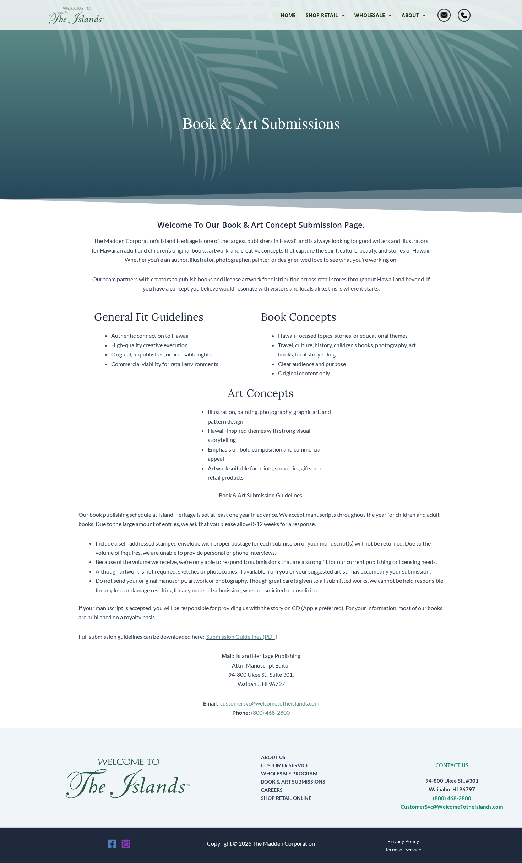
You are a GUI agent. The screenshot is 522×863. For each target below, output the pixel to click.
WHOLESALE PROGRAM (289, 773)
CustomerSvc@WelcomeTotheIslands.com (452, 807)
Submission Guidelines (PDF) (241, 636)
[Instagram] (126, 843)
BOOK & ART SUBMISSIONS (293, 782)
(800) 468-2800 (270, 712)
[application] (341, 15)
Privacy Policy (403, 841)
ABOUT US (273, 757)
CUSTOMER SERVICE (285, 765)
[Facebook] (112, 843)
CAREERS (272, 790)
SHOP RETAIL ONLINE (286, 798)
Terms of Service (403, 849)
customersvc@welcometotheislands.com (269, 703)
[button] (325, 15)
